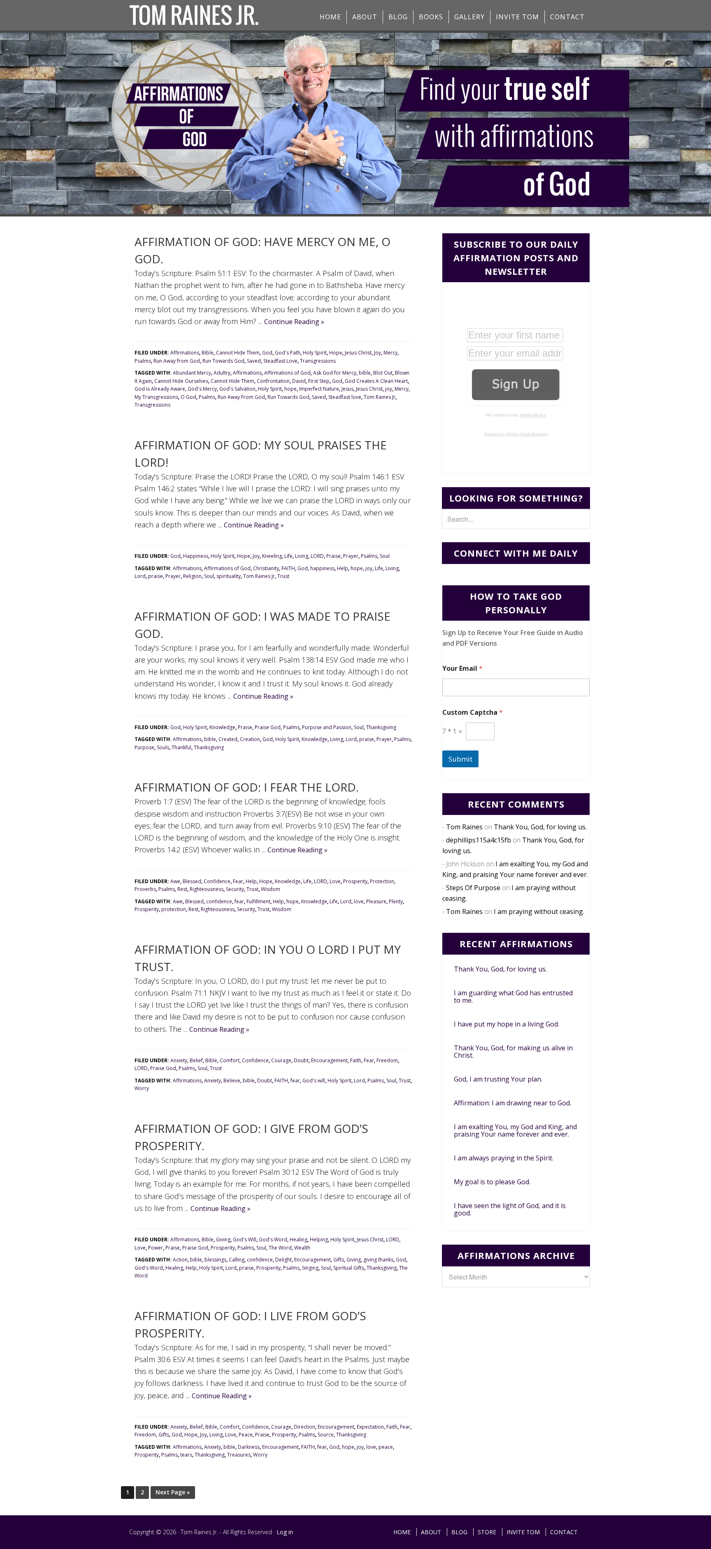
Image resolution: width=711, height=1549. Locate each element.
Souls (163, 747)
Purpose (144, 747)
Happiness (195, 555)
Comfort (229, 1060)
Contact (564, 1532)
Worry (142, 1088)
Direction (304, 1426)
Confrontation (273, 380)
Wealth (302, 1247)
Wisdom (270, 889)
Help (342, 568)
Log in (284, 1532)
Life (288, 555)
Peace (246, 1434)
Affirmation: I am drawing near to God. (512, 1102)
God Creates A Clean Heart (376, 380)
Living (301, 555)
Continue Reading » (294, 321)
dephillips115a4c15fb (478, 840)
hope (290, 388)
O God (188, 397)
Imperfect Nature (319, 388)
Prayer (350, 555)
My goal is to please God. (492, 1181)
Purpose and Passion (326, 727)
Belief (196, 1060)
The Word (280, 1247)
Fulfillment (258, 901)
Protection (382, 881)
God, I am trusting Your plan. (498, 1079)
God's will (313, 1080)
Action (180, 1259)
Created (227, 739)
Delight (283, 1259)
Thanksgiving (381, 727)
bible (365, 372)
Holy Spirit (315, 352)
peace (386, 1446)
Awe (175, 881)
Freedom (387, 1060)
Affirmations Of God (195, 15)
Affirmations (184, 352)
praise (155, 576)
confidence (219, 901)
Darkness (249, 1446)
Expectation (370, 1426)
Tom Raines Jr (379, 397)
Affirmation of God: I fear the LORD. (247, 787)
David (299, 380)
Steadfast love (344, 397)
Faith (355, 1060)
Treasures (239, 1454)
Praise (333, 555)
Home (402, 1532)
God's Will (244, 1239)
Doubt (301, 1060)
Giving (223, 1239)
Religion (192, 576)
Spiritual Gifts (348, 1267)
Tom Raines (464, 826)
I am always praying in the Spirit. (503, 1157)
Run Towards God (223, 360)
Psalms (143, 360)
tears (186, 1454)
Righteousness (206, 889)
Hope (335, 352)
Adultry (222, 372)
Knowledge (222, 727)
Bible (208, 352)
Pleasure (376, 901)
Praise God (268, 727)
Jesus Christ (358, 352)
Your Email (462, 668)
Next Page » (173, 1492)
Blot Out (383, 372)
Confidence (217, 881)
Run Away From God (241, 397)
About (431, 1532)
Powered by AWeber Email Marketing (516, 434)
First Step (319, 380)
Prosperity (355, 881)
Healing (298, 1239)
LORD (317, 555)
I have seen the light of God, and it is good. (510, 1209)
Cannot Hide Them (238, 352)
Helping (319, 1239)
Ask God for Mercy (334, 372)
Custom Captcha (472, 712)
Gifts (338, 1259)
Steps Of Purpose (473, 887)
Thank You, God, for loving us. (540, 826)
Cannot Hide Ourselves (181, 380)
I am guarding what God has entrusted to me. (513, 996)
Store (487, 1532)
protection (173, 909)
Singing (310, 1267)
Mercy (390, 352)
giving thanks (378, 1259)
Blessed (192, 881)
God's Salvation (237, 388)
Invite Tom (523, 1532)
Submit (460, 759)
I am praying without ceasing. (539, 911)
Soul (385, 555)
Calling (236, 1259)
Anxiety (178, 1060)
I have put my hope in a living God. (506, 1024)
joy (388, 388)
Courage (281, 1060)
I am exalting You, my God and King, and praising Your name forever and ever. (515, 1130)
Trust (283, 576)
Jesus (347, 388)
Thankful (181, 747)
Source (326, 1434)
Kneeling (272, 555)
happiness (322, 568)
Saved (254, 360)
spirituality (228, 576)
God (267, 352)
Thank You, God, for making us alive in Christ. (513, 1051)
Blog (459, 1532)
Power (155, 1247)
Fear (238, 881)
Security (235, 889)
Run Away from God (176, 360)
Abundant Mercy (192, 372)
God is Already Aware (160, 388)
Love (335, 881)
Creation (250, 739)
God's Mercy (202, 388)
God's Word (273, 1239)
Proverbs (145, 889)
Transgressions (318, 360)
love (359, 901)
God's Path (287, 352)
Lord (140, 576)
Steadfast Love (280, 360)
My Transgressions (156, 397)
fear (239, 901)
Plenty (396, 901)
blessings (215, 1259)
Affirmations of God (287, 372)
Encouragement (329, 1060)
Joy (377, 352)
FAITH (288, 568)
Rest (182, 889)
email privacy (533, 414)
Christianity (266, 568)
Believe (231, 1080)
